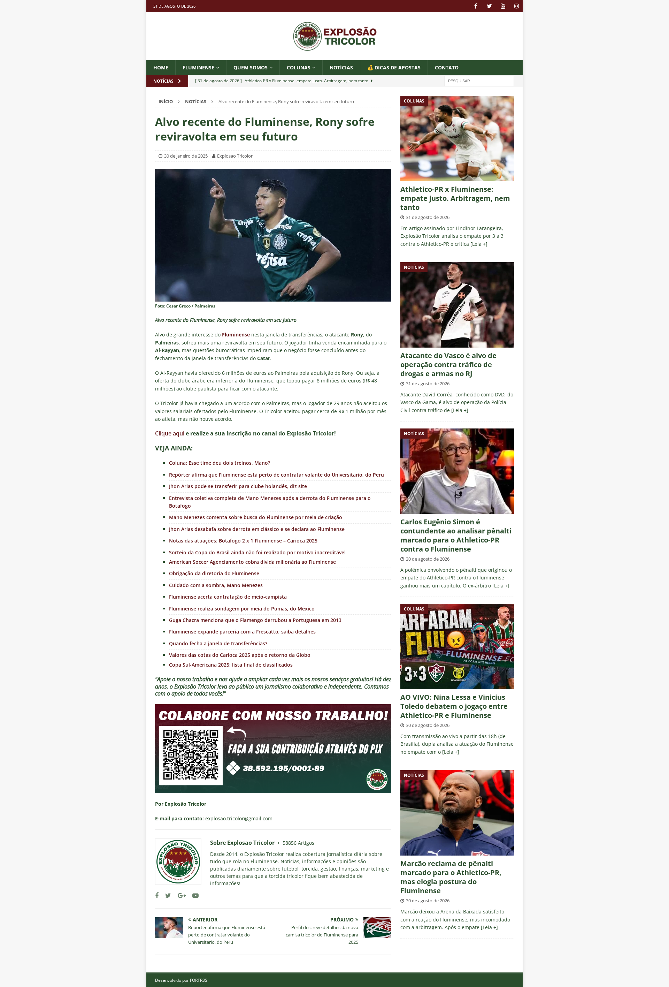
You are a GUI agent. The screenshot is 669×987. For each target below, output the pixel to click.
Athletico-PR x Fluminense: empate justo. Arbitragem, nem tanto (455, 198)
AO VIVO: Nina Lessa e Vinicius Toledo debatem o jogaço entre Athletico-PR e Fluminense (454, 706)
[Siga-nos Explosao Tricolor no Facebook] (157, 895)
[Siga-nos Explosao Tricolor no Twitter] (165, 895)
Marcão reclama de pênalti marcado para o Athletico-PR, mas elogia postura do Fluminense (450, 877)
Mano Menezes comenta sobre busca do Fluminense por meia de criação (255, 517)
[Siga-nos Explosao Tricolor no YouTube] (193, 895)
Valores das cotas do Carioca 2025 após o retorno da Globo (239, 655)
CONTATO (447, 67)
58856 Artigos (298, 843)
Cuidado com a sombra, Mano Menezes (216, 585)
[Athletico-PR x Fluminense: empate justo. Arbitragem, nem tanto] (457, 138)
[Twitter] (489, 6)
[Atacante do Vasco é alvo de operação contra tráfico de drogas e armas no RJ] (457, 305)
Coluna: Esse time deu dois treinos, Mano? (219, 463)
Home (160, 67)
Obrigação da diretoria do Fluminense (214, 573)
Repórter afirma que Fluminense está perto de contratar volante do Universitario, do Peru (276, 474)
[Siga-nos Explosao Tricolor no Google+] (179, 895)
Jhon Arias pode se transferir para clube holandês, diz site (238, 486)
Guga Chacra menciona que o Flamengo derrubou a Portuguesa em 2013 (255, 620)
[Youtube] (503, 6)
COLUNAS (298, 67)
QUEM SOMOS (250, 67)
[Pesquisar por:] (479, 80)
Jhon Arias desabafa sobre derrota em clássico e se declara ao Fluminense (257, 529)
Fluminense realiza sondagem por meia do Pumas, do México (242, 608)
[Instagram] (516, 6)
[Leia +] (478, 244)
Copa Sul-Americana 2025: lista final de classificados (231, 664)
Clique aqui (169, 433)
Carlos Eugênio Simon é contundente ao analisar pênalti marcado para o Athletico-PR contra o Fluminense (456, 535)
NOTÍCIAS (341, 67)
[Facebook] (476, 6)
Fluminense (198, 67)
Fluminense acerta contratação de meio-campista (228, 596)
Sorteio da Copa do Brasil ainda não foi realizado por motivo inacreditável (257, 552)
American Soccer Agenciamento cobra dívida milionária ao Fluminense (252, 562)
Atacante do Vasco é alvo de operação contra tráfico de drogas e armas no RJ (448, 364)
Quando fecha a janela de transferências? (218, 643)
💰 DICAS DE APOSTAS (394, 67)
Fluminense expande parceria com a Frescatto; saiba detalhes (242, 631)
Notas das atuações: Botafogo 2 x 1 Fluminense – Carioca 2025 (243, 540)
